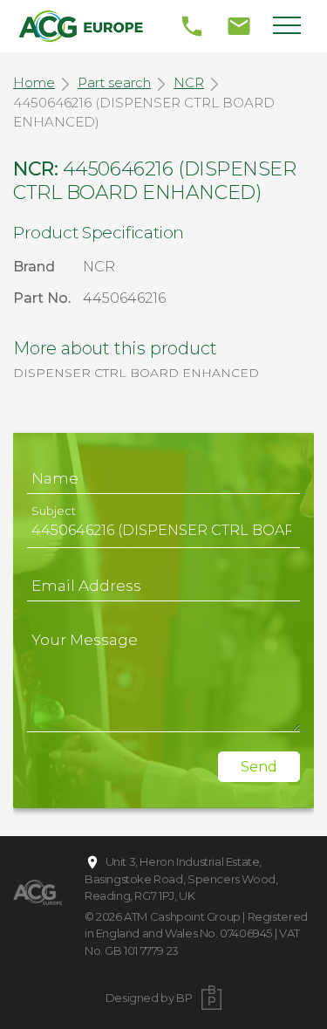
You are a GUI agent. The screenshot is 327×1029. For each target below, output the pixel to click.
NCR (189, 82)
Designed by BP (149, 998)
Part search (114, 82)
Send (259, 766)
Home (34, 82)
